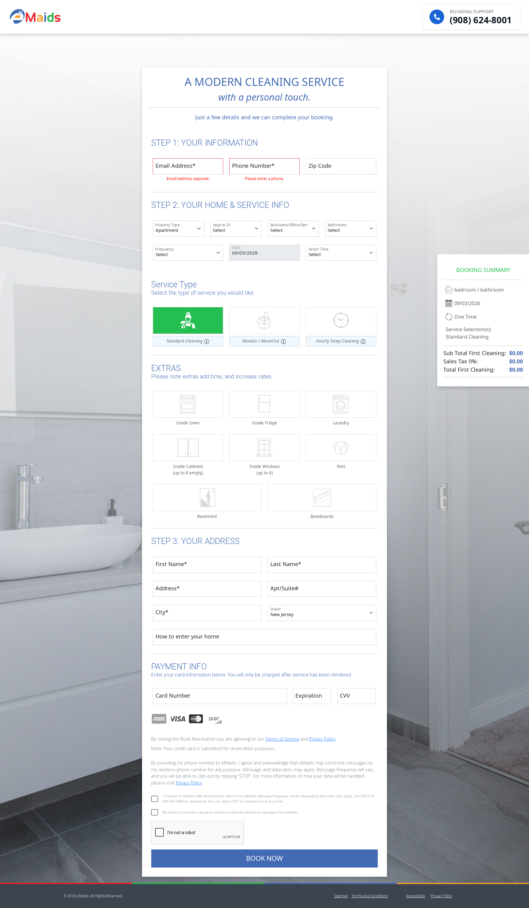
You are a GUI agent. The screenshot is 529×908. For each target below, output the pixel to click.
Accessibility (415, 895)
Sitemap (341, 895)
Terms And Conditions (369, 895)
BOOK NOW (264, 858)
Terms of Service (282, 739)
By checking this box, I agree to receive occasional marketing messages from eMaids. (230, 812)
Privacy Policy (322, 739)
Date (236, 247)
